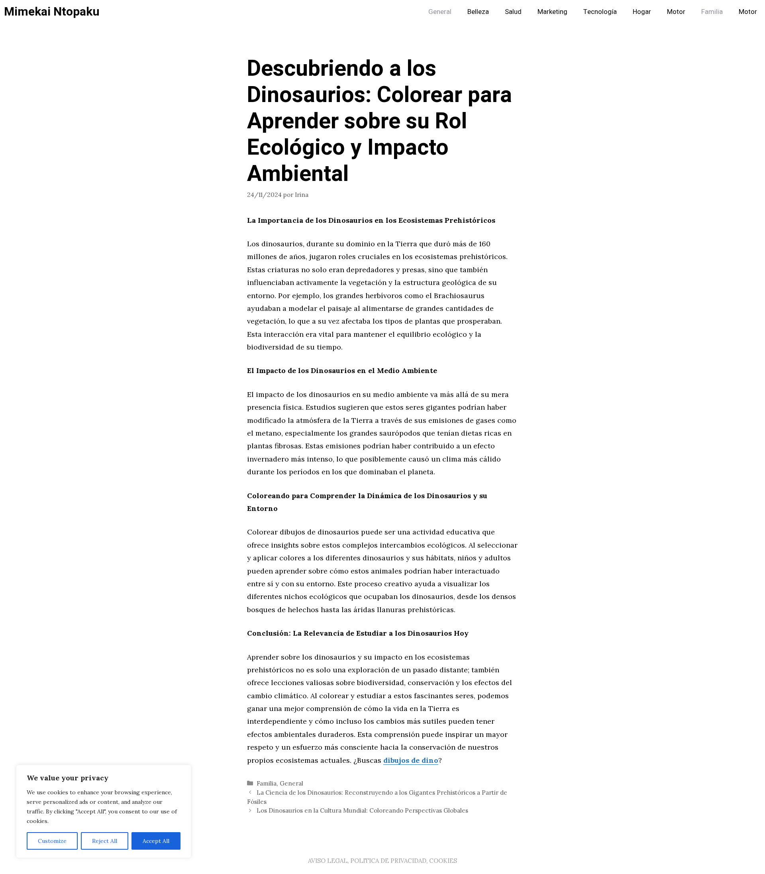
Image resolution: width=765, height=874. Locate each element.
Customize (52, 841)
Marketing (552, 12)
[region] (103, 811)
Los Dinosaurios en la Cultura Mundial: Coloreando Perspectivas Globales (362, 810)
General (439, 12)
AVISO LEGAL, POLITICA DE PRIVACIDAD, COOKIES (382, 860)
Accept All (156, 841)
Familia (712, 12)
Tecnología (600, 12)
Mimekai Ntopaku (52, 12)
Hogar (642, 12)
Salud (513, 12)
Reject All (104, 841)
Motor (676, 12)
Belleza (478, 12)
